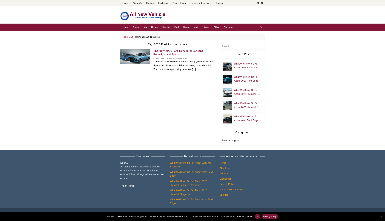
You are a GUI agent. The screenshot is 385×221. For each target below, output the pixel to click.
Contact (224, 173)
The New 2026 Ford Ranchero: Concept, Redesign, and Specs (178, 52)
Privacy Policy (227, 184)
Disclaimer (225, 178)
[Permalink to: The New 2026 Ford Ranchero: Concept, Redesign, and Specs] (135, 56)
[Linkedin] (262, 3)
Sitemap (224, 194)
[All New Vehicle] (142, 16)
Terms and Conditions (231, 189)
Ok (257, 216)
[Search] (261, 27)
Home (223, 162)
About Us (224, 168)
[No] (381, 216)
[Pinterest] (257, 3)
